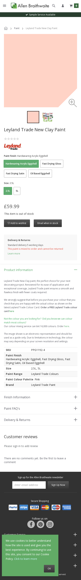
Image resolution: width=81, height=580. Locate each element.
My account (62, 6)
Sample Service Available (41, 14)
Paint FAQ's (12, 408)
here (66, 326)
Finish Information (17, 397)
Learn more (14, 253)
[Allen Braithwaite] (29, 6)
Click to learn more (25, 559)
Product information (18, 270)
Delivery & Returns (17, 420)
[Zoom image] (73, 103)
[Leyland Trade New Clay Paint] (33, 117)
